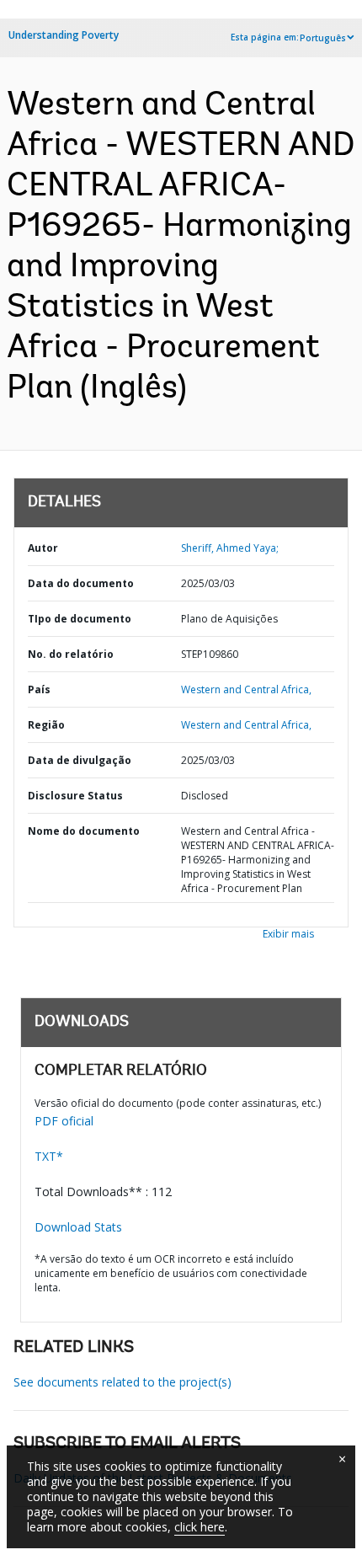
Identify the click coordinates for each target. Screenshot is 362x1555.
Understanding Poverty (63, 35)
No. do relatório (71, 654)
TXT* (49, 1156)
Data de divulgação (79, 760)
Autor (43, 548)
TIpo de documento (79, 619)
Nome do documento (84, 831)
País (39, 689)
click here (199, 1527)
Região (46, 725)
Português (323, 38)
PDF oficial (64, 1121)
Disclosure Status (75, 795)
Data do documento (81, 583)
